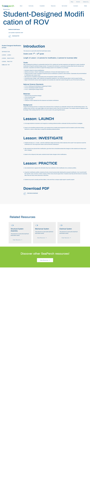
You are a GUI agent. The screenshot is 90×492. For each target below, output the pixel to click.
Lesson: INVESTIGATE (8, 58)
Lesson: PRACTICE (7, 61)
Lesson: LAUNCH (6, 55)
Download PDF (15, 35)
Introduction (6, 51)
